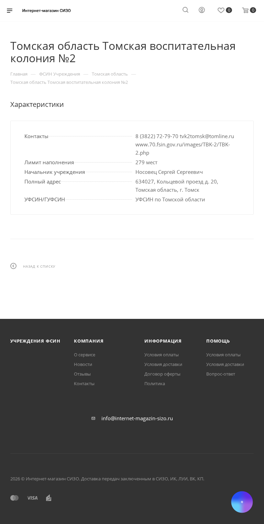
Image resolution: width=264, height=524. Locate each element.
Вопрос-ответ (220, 374)
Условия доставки (163, 364)
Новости (83, 364)
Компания (88, 341)
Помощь (218, 341)
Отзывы (82, 374)
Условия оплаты (161, 355)
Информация (163, 341)
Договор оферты (162, 374)
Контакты (84, 383)
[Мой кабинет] (202, 10)
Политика (154, 383)
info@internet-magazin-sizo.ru (137, 418)
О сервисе (84, 355)
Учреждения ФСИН (35, 341)
